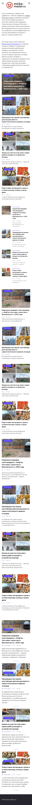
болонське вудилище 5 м (11, 44)
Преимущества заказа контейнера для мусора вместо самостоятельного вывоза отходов (16, 120)
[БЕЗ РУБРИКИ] (16, 307)
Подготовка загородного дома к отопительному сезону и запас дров (15, 190)
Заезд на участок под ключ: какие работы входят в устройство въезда (15, 155)
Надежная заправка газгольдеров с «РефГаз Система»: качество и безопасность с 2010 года (15, 85)
